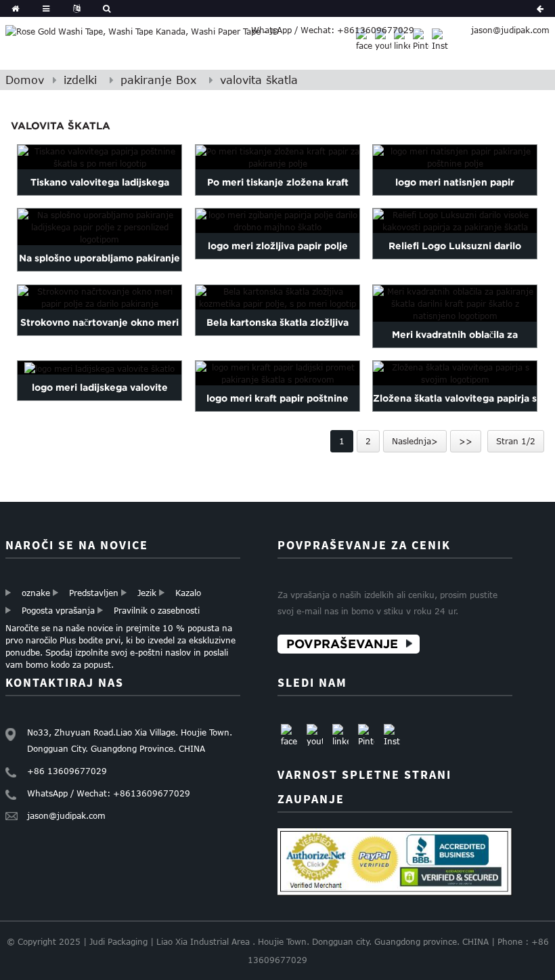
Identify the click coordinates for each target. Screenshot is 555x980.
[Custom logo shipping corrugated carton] (99, 368)
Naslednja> (415, 441)
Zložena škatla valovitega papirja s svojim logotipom (455, 411)
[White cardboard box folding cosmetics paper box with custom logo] (277, 297)
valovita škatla (259, 80)
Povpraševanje (342, 644)
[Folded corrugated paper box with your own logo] (455, 373)
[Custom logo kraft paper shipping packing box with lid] (277, 373)
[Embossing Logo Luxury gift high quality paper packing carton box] (455, 221)
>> (465, 441)
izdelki (80, 80)
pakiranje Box (158, 80)
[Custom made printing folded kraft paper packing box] (277, 157)
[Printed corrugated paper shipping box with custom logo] (99, 157)
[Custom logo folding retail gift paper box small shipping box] (277, 221)
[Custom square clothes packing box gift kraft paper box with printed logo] (455, 303)
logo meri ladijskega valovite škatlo (100, 399)
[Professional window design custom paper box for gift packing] (99, 297)
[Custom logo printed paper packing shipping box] (455, 157)
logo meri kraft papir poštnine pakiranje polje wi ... (277, 411)
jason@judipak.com (510, 30)
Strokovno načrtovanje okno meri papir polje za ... (99, 335)
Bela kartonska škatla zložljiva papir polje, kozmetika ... (277, 335)
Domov (24, 80)
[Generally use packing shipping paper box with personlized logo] (99, 227)
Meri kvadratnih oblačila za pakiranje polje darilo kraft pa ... (455, 347)
